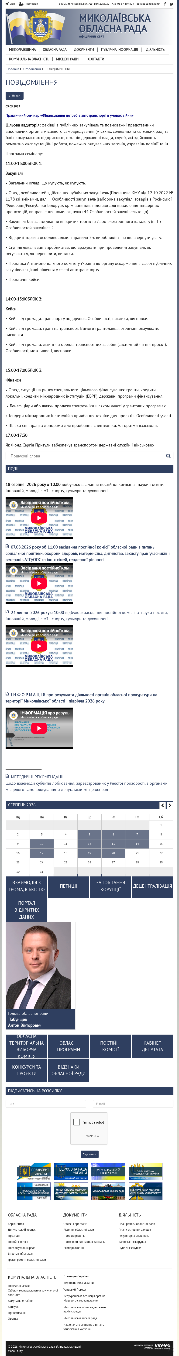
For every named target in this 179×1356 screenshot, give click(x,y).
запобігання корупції (110, 886)
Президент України (76, 1276)
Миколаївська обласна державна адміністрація (84, 1309)
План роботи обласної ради (137, 1224)
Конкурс (13, 1307)
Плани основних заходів (135, 1230)
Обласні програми (75, 1224)
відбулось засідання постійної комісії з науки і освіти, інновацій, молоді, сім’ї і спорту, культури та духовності (87, 615)
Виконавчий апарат (20, 1254)
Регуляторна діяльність (134, 1236)
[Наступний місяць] (170, 805)
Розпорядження (73, 1248)
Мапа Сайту (15, 1351)
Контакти (95, 59)
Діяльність (155, 49)
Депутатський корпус (22, 1230)
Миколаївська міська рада (80, 1318)
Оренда (13, 1319)
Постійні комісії (18, 1242)
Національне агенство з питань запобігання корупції (83, 1327)
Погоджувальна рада (21, 1248)
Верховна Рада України (78, 1283)
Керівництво (16, 1224)
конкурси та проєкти (26, 1070)
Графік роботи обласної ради (27, 1260)
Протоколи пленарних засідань (84, 1242)
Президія (14, 1236)
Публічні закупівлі (130, 1248)
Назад (16, 96)
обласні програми (68, 1046)
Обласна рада (55, 49)
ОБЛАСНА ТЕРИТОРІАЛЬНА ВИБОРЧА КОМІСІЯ (26, 1046)
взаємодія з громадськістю (27, 886)
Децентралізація (152, 886)
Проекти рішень (74, 1236)
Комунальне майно (20, 1301)
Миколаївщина (22, 49)
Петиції (68, 886)
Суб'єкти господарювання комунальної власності (33, 1292)
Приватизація (16, 1313)
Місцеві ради (67, 59)
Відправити (89, 1154)
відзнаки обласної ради (69, 1070)
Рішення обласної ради (78, 1230)
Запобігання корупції (132, 1242)
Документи (84, 49)
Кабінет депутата (152, 1046)
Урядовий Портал (74, 1289)
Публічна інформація (119, 49)
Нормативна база (19, 1286)
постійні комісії (110, 1046)
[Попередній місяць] (162, 805)
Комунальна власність (29, 59)
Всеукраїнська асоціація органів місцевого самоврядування (84, 1298)
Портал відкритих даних (26, 910)
